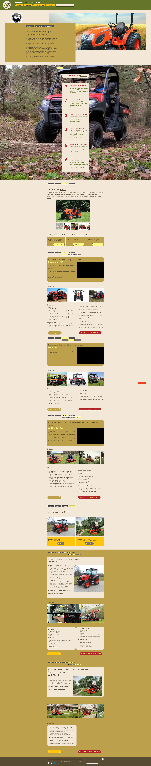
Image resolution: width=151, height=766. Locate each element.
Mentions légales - (53, 759)
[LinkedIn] (54, 763)
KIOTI (27, 48)
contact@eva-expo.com (81, 763)
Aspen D (49, 198)
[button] (28, 5)
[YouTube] (48, 763)
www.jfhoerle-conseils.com (92, 763)
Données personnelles (77, 759)
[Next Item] (87, 211)
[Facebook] (51, 763)
